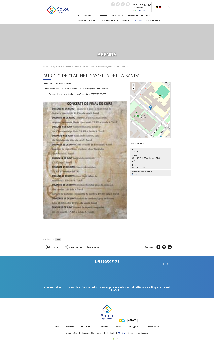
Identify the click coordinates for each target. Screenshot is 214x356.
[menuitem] (156, 7)
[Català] (157, 7)
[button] (164, 264)
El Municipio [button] (115, 15)
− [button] (133, 88)
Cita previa (102, 15)
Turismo (138, 20)
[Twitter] (164, 247)
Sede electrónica (110, 20)
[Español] (160, 7)
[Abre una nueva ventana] (113, 4)
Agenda (68, 67)
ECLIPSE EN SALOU (152, 20)
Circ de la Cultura (81, 67)
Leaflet (150, 137)
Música (58, 239)
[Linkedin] (170, 247)
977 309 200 (121, 333)
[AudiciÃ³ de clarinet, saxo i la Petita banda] (150, 107)
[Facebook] (158, 247)
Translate (141, 10)
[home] (58, 9)
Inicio (60, 67)
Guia (147, 15)
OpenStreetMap (158, 137)
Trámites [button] (124, 20)
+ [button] (133, 85)
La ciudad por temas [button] (87, 20)
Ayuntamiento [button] (85, 15)
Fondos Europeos (135, 15)
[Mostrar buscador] (168, 7)
